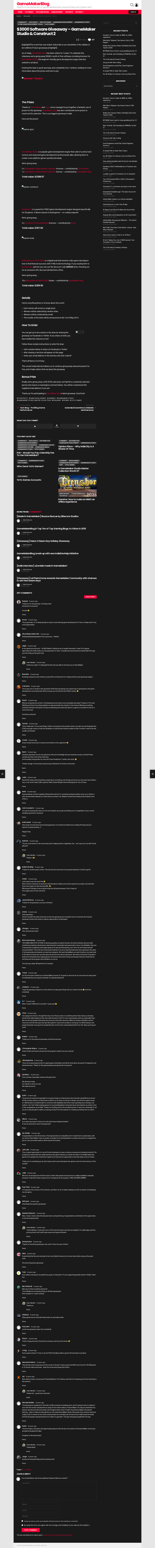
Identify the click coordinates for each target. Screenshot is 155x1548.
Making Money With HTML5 (37, 280)
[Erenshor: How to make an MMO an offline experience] (77, 486)
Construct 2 (27, 209)
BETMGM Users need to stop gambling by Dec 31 (120, 51)
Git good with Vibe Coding (112, 62)
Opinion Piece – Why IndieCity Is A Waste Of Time (76, 447)
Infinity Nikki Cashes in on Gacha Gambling (117, 199)
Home (20, 12)
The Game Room (42, 12)
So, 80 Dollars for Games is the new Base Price (119, 74)
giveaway (57, 400)
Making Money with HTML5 (33, 260)
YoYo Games (36, 107)
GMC (61, 465)
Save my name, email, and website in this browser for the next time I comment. (51, 1521)
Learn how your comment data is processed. (58, 1535)
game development (38, 398)
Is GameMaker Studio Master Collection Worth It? (73, 469)
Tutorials (29, 12)
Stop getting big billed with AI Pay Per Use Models (120, 161)
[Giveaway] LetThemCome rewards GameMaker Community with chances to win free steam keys (57, 579)
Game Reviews (57, 12)
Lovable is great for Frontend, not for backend (119, 174)
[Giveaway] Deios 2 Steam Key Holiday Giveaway (43, 541)
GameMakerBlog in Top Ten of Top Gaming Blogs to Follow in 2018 (51, 528)
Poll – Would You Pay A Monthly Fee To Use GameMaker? (35, 454)
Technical (63, 496)
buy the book (27, 267)
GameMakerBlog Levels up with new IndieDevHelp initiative (48, 553)
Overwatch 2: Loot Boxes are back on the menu (119, 186)
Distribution (45, 441)
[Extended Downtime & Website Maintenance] (152, 774)
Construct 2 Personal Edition (37, 223)
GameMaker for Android (27, 445)
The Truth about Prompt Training (114, 59)
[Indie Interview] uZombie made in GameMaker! (42, 565)
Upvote (35, 426)
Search (136, 23)
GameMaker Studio (30, 59)
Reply (24, 615)
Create (133, 12)
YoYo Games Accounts (29, 479)
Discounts (33, 441)
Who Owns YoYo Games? (30, 466)
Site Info (79, 12)
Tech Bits (69, 12)
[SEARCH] (132, 5)
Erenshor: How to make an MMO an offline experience (76, 500)
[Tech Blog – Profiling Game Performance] (2, 774)
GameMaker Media (42, 447)
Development (74, 461)
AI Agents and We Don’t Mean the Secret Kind (119, 210)
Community (22, 441)
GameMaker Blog (39, 53)
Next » (30, 1469)
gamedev (52, 398)
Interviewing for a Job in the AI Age (115, 204)
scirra (66, 400)
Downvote (78, 426)
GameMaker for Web (25, 447)
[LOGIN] (136, 5)
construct (23, 398)
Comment (63, 441)
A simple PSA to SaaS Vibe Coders (115, 71)
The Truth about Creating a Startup (115, 247)
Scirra (47, 107)
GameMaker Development (27, 443)
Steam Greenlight (78, 494)
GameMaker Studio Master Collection (40, 168)
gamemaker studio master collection (34, 400)
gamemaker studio (66, 398)
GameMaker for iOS (46, 445)
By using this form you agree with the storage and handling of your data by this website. (57, 1525)
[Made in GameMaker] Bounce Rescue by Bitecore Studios (47, 516)
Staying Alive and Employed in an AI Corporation (119, 215)
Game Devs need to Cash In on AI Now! (116, 235)
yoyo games (76, 400)
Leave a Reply (90, 597)
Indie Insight (64, 494)
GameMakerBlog (33, 4)
